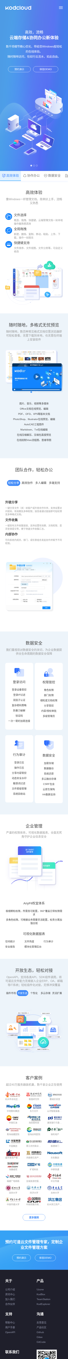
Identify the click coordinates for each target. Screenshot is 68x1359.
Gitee (40, 1337)
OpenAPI (10, 1332)
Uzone (40, 1289)
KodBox (41, 1294)
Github (40, 1332)
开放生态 (22, 993)
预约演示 (19, 69)
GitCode (41, 1342)
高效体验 (12, 175)
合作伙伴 (10, 1304)
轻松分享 (13, 482)
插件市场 (11, 993)
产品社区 (41, 1327)
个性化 (34, 993)
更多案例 (34, 1217)
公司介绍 (10, 1289)
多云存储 (45, 993)
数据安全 (54, 175)
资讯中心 (10, 1294)
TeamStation (43, 1299)
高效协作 (27, 482)
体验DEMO (46, 69)
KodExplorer (43, 1304)
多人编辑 (40, 482)
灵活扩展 (57, 993)
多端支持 (54, 482)
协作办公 (33, 175)
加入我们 (10, 1299)
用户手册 (10, 1327)
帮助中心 (10, 1322)
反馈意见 (41, 1322)
